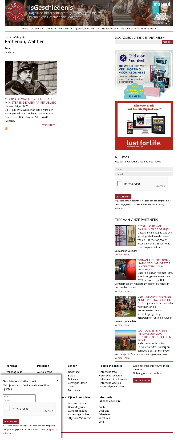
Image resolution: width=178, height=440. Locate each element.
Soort (8, 48)
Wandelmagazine (77, 410)
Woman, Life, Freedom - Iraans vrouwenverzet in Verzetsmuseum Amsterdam (153, 264)
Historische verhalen (103, 29)
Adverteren (105, 414)
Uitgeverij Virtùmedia (79, 418)
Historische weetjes (110, 382)
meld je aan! (142, 380)
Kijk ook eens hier (79, 397)
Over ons (104, 410)
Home (25, 28)
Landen (49, 29)
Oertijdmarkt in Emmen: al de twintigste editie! (154, 298)
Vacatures (104, 418)
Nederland (74, 371)
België (71, 375)
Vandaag (35, 29)
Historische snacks (132, 29)
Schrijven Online (77, 403)
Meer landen (75, 390)
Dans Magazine (77, 407)
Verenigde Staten (77, 382)
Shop (150, 29)
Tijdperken (80, 29)
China (71, 386)
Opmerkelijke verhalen (111, 386)
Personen (63, 29)
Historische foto (108, 371)
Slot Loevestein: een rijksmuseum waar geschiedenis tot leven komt (154, 335)
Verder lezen (49, 125)
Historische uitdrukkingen (113, 379)
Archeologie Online (78, 414)
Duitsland (73, 379)
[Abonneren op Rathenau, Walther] (58, 128)
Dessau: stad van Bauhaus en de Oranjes (153, 227)
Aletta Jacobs (44, 371)
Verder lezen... (122, 254)
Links (101, 421)
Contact (103, 407)
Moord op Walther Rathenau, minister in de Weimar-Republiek (30, 100)
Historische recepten (110, 375)
